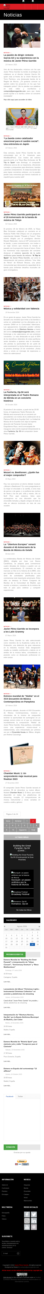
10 (13, 830)
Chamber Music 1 (17, 792)
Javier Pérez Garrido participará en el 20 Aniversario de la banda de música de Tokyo (22, 217)
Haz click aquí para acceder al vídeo (18, 100)
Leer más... (7, 982)
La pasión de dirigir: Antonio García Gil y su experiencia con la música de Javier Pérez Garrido (21, 58)
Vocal (26, 1192)
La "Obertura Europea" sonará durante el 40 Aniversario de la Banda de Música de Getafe (20, 547)
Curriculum (5, 1183)
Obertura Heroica (26, 329)
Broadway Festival (20, 894)
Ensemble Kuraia (19, 732)
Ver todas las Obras (21, 910)
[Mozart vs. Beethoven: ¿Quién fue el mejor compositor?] (22, 453)
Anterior (18, 821)
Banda (26, 1183)
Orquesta (27, 1179)
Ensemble (27, 1186)
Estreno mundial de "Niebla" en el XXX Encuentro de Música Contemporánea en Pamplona (21, 699)
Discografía (5, 1207)
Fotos (4, 1210)
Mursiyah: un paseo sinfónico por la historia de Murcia (21, 882)
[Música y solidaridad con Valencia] (22, 289)
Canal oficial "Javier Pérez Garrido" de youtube (20, 1001)
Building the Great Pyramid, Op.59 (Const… (22, 848)
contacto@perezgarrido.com (15, 91)
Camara (26, 1189)
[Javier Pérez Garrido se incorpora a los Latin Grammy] (22, 609)
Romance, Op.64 (19, 904)
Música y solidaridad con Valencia (21, 308)
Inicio (8, 821)
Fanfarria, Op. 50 (14, 431)
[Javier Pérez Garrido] (7, 6)
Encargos (5, 1189)
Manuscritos (28, 1195)
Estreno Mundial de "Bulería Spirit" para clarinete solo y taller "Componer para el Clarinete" (20, 1044)
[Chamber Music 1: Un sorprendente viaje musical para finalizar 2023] (22, 754)
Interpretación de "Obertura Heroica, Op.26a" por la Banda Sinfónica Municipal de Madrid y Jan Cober (21, 1017)
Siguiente (23, 830)
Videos (4, 1213)
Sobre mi (5, 1179)
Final (33, 830)
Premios (4, 1186)
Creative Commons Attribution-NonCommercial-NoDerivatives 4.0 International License (22, 1274)
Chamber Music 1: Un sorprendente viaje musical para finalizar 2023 (20, 776)
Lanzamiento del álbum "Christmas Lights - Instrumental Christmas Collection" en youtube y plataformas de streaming (22, 991)
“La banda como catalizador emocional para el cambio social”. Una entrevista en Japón (21, 141)
